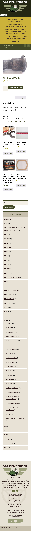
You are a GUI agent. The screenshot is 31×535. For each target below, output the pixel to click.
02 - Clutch (9, 328)
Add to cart (16, 88)
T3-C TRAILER (8, 443)
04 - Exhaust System (11, 336)
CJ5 (8, 121)
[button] (25, 56)
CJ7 (5, 430)
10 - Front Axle (10, 362)
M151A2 (7, 273)
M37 (5, 281)
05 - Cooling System (11, 340)
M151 (6, 264)
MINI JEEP (7, 247)
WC (5, 286)
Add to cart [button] (8, 153)
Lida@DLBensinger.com (15, 506)
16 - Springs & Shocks (12, 388)
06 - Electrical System (12, 345)
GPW (23, 121)
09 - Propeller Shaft (11, 358)
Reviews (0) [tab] (20, 98)
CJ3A (15, 121)
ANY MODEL (8, 303)
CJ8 (5, 434)
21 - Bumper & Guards (12, 403)
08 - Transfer (9, 353)
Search (8, 207)
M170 (6, 260)
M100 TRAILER (9, 294)
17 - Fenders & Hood (12, 392)
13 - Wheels (9, 375)
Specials (6, 223)
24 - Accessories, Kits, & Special (15, 418)
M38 (4, 121)
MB (27, 121)
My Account (8, 45)
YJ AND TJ (7, 439)
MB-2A (6, 243)
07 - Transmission (11, 349)
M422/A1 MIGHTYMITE (12, 277)
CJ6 (5, 426)
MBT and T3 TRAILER (11, 290)
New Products (8, 219)
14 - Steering (9, 379)
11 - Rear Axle (10, 366)
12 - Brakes (9, 370)
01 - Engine (9, 323)
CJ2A (19, 121)
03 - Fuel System (10, 332)
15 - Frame (9, 383)
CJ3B (11, 121)
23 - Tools (8, 414)
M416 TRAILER (9, 299)
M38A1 (23, 119)
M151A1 (7, 269)
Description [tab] (9, 98)
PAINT (6, 447)
